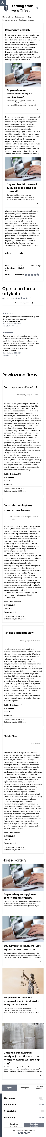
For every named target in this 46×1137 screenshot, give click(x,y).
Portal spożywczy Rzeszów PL (21, 387)
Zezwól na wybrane (14, 1125)
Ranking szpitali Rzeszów (18, 632)
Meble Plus (10, 736)
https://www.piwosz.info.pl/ (27, 245)
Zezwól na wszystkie (34, 1125)
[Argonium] (24, 1133)
